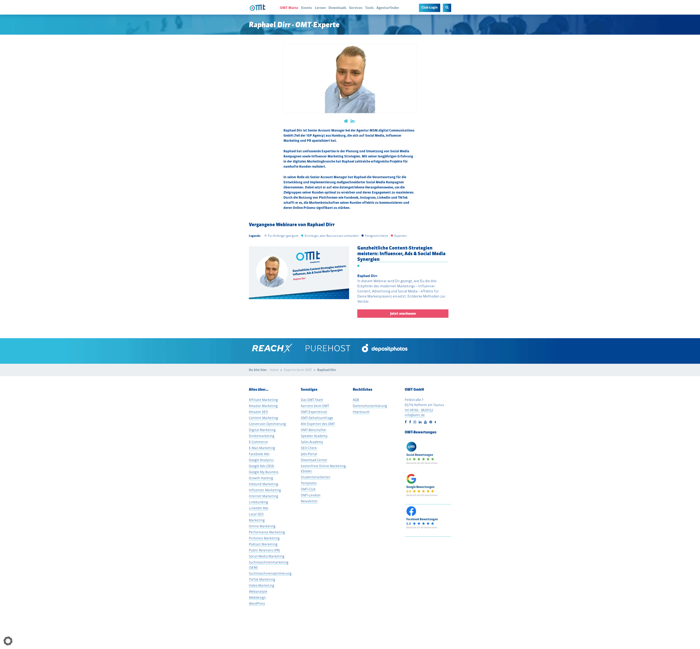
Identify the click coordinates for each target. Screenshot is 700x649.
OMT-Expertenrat (314, 412)
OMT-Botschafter (313, 430)
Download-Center (314, 460)
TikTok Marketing (262, 579)
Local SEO (256, 514)
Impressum (361, 412)
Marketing (257, 520)
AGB (356, 400)
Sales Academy (312, 442)
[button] (23, 280)
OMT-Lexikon (310, 495)
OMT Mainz (289, 8)
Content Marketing (263, 418)
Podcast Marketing (263, 544)
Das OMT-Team (312, 400)
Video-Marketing (261, 585)
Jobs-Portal (309, 454)
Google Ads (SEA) (261, 466)
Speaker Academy (314, 436)
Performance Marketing (267, 532)
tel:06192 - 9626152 (419, 410)
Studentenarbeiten (315, 477)
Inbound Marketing (263, 484)
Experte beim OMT (298, 370)
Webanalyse (258, 591)
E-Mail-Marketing (262, 448)
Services (355, 8)
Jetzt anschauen (403, 313)
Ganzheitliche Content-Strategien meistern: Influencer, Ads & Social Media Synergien (401, 253)
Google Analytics (261, 460)
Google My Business (263, 472)
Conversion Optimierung (267, 424)
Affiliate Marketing (263, 400)
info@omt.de (415, 415)
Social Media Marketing (266, 556)
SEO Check (309, 448)
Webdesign (257, 597)
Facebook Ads (259, 454)
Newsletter (309, 501)
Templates (309, 483)
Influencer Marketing (265, 490)
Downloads (337, 8)
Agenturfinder (387, 8)
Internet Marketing (263, 496)
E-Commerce (258, 442)
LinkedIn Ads (258, 508)
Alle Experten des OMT (318, 424)
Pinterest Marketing (264, 538)
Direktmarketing (261, 436)
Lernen (320, 8)
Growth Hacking (261, 478)
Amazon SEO (258, 412)
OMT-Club (308, 489)
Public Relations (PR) (264, 550)
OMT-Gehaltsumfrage (317, 418)
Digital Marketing (262, 430)
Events (306, 8)
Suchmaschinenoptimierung (270, 573)
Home (274, 370)
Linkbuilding (258, 502)
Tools (369, 8)
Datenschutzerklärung (370, 406)
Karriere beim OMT (315, 406)
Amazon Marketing (263, 406)
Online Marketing (262, 526)
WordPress (257, 603)
